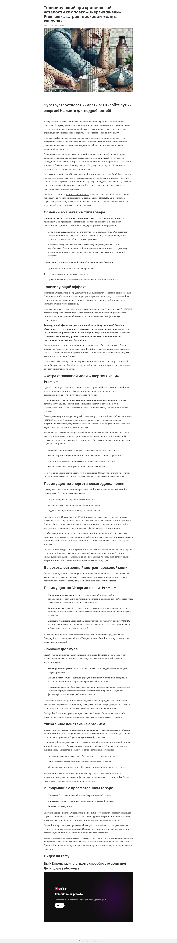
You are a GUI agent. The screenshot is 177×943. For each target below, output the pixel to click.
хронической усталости (77, 194)
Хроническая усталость (71, 634)
